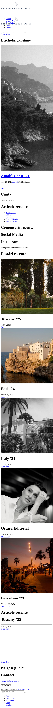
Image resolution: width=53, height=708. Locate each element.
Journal (15, 182)
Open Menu (5, 34)
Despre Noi (10, 21)
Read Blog (5, 662)
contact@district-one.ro (10, 681)
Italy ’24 (9, 217)
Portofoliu (10, 23)
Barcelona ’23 (11, 221)
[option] (26, 623)
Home (8, 19)
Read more (5, 327)
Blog (8, 25)
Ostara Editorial (12, 219)
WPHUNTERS (24, 689)
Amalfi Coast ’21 (15, 176)
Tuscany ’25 (11, 213)
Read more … (6, 188)
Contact (9, 27)
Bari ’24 (9, 215)
